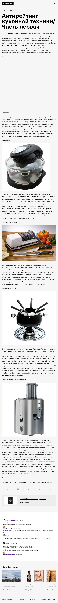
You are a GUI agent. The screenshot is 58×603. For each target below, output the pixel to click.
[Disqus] (28, 536)
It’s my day (7, 3)
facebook (32, 599)
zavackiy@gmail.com (7, 599)
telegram (21, 599)
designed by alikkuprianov (48, 599)
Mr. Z (12, 10)
